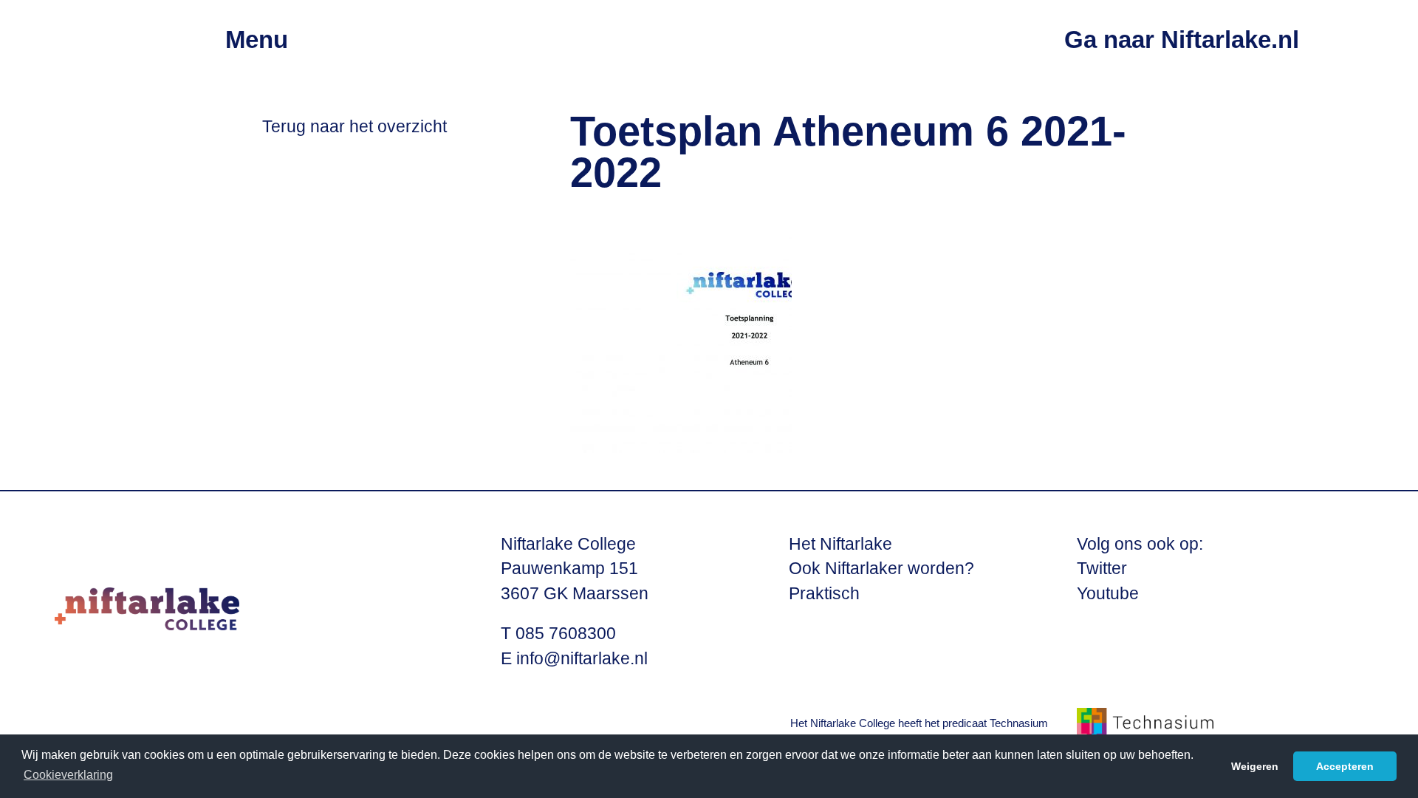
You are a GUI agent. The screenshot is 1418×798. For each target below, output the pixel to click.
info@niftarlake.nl (582, 658)
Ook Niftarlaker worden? (881, 568)
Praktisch (824, 593)
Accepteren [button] (1345, 766)
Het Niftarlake (840, 544)
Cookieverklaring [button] (68, 774)
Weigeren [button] (1254, 766)
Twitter (1102, 568)
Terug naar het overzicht (354, 126)
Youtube (1108, 593)
